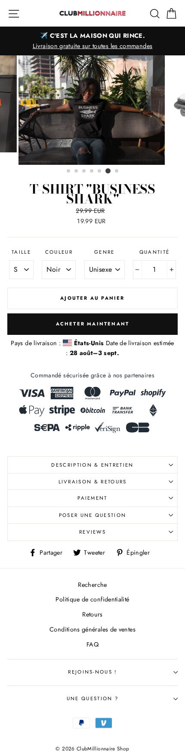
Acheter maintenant (93, 323)
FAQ (92, 644)
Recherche (92, 584)
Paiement (92, 498)
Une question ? (92, 698)
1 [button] (69, 171)
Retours (92, 614)
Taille (21, 252)
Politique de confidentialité (92, 599)
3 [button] (84, 171)
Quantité (154, 252)
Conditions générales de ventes (92, 629)
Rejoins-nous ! (92, 671)
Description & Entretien (92, 464)
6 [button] (108, 170)
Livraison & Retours (93, 481)
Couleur (59, 252)
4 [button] (92, 171)
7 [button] (117, 171)
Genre (104, 252)
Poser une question (92, 515)
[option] (92, 41)
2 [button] (76, 171)
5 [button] (100, 171)
